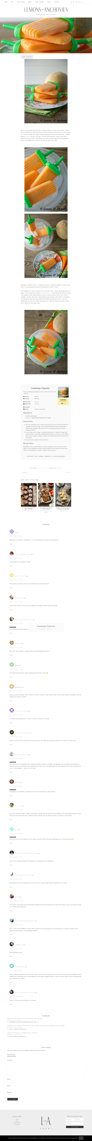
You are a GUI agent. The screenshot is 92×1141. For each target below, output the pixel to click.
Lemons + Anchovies (46, 11)
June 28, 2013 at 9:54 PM (16, 857)
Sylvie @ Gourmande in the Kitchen (25, 992)
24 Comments (42, 629)
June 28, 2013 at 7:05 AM (16, 623)
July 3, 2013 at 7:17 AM (16, 948)
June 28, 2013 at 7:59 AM (16, 669)
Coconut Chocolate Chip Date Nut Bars (29, 508)
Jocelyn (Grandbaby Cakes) (22, 554)
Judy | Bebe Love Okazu (21, 754)
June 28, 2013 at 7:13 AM (16, 647)
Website (9, 1092)
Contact (17, 1124)
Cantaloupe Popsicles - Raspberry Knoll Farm (21, 1032)
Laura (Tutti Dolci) (20, 576)
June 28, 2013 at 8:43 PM (16, 786)
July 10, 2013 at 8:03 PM (16, 996)
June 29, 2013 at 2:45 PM (16, 924)
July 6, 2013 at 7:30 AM (16, 970)
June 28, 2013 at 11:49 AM (16, 714)
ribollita (28, 136)
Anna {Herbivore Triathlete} (23, 875)
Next (68, 472)
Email (9, 1085)
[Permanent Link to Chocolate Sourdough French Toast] (46, 484)
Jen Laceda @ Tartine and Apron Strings (26, 853)
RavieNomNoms (19, 944)
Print (64, 403)
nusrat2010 (18, 643)
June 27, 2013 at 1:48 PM (16, 601)
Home (17, 1119)
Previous (25, 472)
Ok (81, 1138)
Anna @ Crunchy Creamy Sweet (23, 619)
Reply (11, 544)
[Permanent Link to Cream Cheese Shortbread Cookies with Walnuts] (63, 484)
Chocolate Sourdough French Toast (46, 508)
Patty (16, 829)
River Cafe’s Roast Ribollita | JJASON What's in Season (23, 1018)
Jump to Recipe (27, 56)
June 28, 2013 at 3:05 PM (16, 758)
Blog (38, 468)
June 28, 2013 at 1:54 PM (16, 736)
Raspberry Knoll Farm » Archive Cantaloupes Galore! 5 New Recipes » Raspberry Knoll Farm (34, 1025)
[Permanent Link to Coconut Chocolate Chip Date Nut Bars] (29, 484)
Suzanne (17, 782)
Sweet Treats (45, 468)
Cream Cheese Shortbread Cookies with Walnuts (63, 508)
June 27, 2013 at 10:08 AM (16, 536)
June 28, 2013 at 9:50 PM (16, 833)
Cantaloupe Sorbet (46, 293)
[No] (90, 1138)
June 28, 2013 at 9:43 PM (16, 809)
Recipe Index (17, 1122)
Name (9, 1079)
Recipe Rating (11, 1054)
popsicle (59, 468)
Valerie (17, 897)
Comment (10, 1060)
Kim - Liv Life (18, 805)
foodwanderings (19, 966)
